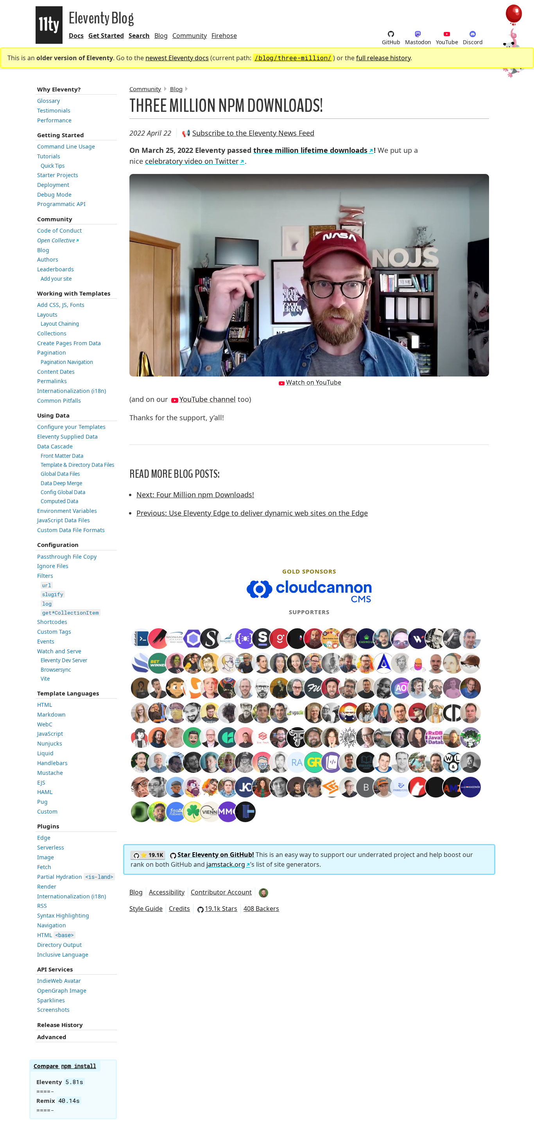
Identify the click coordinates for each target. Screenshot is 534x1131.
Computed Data (59, 501)
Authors (47, 259)
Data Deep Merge (61, 483)
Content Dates (56, 371)
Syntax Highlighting (63, 915)
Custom (47, 811)
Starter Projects (57, 175)
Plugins (48, 826)
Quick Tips (53, 165)
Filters (45, 575)
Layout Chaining (60, 323)
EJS (41, 782)
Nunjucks (49, 743)
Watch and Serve (59, 651)
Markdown (51, 714)
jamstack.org (225, 864)
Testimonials (53, 110)
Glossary (48, 100)
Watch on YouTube (313, 382)
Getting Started (60, 135)
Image (45, 857)
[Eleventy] (49, 25)
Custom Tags (54, 631)
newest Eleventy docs (177, 58)
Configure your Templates (71, 426)
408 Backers (261, 908)
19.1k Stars (221, 908)
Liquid (45, 753)
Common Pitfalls (59, 400)
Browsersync (56, 669)
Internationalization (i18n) (71, 390)
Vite (45, 678)
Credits (179, 908)
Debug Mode (54, 194)
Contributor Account (221, 892)
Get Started (106, 35)
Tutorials (48, 156)
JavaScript (50, 733)
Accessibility (167, 892)
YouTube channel (207, 399)
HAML (44, 792)
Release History (60, 1025)
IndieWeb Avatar (59, 980)
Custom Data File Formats (71, 530)
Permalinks (52, 381)
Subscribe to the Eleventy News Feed (253, 133)
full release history (383, 58)
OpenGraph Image (61, 990)
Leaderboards (55, 269)
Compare (65, 1066)
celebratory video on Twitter (191, 161)
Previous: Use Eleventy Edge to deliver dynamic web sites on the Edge (252, 513)
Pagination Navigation (67, 362)
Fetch (44, 867)
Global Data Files (60, 473)
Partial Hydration (75, 876)
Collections (51, 333)
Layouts (47, 314)
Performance (54, 120)
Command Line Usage (66, 146)
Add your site (56, 278)
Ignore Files (52, 566)
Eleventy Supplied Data (67, 436)
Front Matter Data (62, 455)
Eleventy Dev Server (64, 660)
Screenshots (53, 1009)
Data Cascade (55, 446)
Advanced (51, 1037)
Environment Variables (67, 510)
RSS (42, 905)
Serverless (50, 847)
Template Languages (68, 693)
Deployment (53, 184)
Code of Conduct (59, 230)
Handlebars (52, 763)
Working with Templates (73, 293)
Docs (76, 35)
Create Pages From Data (69, 343)
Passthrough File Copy (67, 556)
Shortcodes (52, 622)
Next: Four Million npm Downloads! (195, 494)
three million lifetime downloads (310, 150)
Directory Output (59, 944)
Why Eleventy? (59, 89)
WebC (44, 724)
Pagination (51, 352)
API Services (55, 969)
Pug (42, 801)
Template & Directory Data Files (77, 464)
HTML (44, 704)
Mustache (50, 772)
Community (189, 35)
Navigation (51, 925)
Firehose (224, 35)
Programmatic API (61, 204)
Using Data (53, 415)
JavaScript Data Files (63, 520)
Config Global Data (63, 492)
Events (45, 641)
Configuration (58, 544)
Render (46, 886)
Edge (43, 837)
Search (139, 35)
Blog (161, 35)
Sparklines (51, 1000)
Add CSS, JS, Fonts (60, 304)
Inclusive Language (62, 954)
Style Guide (146, 908)
